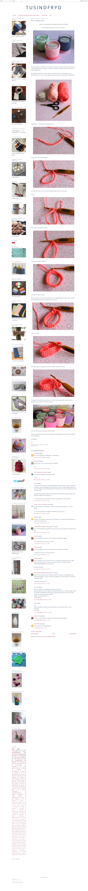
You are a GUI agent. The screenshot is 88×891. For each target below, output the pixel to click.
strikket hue (19, 846)
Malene (36, 517)
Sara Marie (36, 453)
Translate (23, 132)
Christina (36, 536)
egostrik (13, 820)
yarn (23, 854)
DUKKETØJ (44, 15)
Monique (36, 558)
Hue (24, 802)
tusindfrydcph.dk (16, 774)
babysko (13, 809)
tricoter (22, 797)
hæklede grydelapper (16, 826)
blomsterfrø (23, 761)
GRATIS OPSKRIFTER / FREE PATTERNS (28, 15)
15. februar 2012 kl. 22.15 (42, 620)
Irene (35, 603)
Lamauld (18, 775)
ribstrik (13, 840)
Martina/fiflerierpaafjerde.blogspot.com (44, 526)
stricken (19, 842)
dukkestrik (14, 782)
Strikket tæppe (15, 778)
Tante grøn (16, 805)
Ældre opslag (72, 633)
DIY (50, 15)
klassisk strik (22, 829)
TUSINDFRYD (44, 7)
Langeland (19, 803)
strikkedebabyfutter (16, 792)
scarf (22, 772)
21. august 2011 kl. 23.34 (42, 569)
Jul (13, 775)
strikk (24, 758)
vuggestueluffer (15, 854)
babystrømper (23, 811)
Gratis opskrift (17, 758)
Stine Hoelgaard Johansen (41, 472)
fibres (24, 822)
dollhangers (21, 814)
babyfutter (14, 808)
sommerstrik (21, 788)
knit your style (15, 786)
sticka (13, 789)
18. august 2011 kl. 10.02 (42, 468)
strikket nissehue (17, 795)
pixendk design (21, 836)
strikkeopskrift (22, 755)
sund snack (17, 848)
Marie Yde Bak (37, 623)
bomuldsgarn (19, 765)
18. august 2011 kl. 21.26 (42, 532)
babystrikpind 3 (15, 811)
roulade (16, 772)
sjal (24, 840)
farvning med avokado (16, 822)
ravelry (23, 839)
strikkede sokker (16, 845)
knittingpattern (15, 771)
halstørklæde (15, 785)
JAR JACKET (72, 434)
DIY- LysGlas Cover (37, 20)
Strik (13, 754)
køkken (18, 831)
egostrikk (18, 820)
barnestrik (22, 812)
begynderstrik (22, 763)
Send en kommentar (36, 631)
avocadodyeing (15, 806)
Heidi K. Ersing (37, 616)
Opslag (16, 879)
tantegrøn (14, 849)
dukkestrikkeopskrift (16, 817)
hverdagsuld (23, 768)
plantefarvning (15, 837)
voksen (23, 853)
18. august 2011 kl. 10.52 (42, 479)
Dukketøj (14, 800)
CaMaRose (23, 757)
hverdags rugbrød (20, 825)
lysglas (55, 24)
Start (53, 633)
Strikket (22, 777)
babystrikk (21, 809)
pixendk (14, 755)
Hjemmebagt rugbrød (16, 802)
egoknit (22, 819)
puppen (22, 837)
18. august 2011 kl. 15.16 (41, 523)
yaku (21, 854)
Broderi (24, 774)
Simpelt (24, 803)
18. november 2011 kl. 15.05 (43, 612)
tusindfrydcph (21, 849)
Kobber (13, 803)
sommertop (14, 842)
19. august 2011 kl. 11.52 (41, 554)
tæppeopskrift (15, 851)
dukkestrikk (21, 782)
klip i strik (14, 831)
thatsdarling (14, 797)
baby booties (20, 780)
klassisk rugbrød (15, 829)
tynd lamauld (15, 799)
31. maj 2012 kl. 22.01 (40, 628)
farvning (23, 820)
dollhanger (14, 814)
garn (23, 783)
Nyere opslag (34, 633)
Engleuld (15, 763)
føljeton (13, 823)
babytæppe (15, 812)
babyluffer (22, 808)
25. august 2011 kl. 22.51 (42, 583)
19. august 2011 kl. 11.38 (41, 543)
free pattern (15, 783)
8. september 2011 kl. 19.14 (42, 599)
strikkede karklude (22, 843)
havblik (22, 785)
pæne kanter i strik (16, 839)
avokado (22, 806)
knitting (16, 757)
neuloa (23, 834)
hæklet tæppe (22, 828)
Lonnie (35, 483)
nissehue (24, 771)
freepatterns (15, 766)
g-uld (18, 823)
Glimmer (21, 800)
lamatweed (23, 831)
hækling (19, 769)
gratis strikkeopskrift (19, 751)
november (14, 836)
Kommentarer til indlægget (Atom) (47, 636)
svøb (23, 848)
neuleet (15, 788)
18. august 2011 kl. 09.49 (42, 457)
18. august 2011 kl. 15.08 (42, 513)
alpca (23, 805)
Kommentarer (18, 882)
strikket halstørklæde (17, 794)
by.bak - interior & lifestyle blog (42, 504)
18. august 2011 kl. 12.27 (42, 500)
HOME (14, 15)
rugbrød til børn (19, 840)
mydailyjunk (23, 786)
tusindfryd (36, 461)
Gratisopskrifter (19, 760)
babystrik (14, 761)
